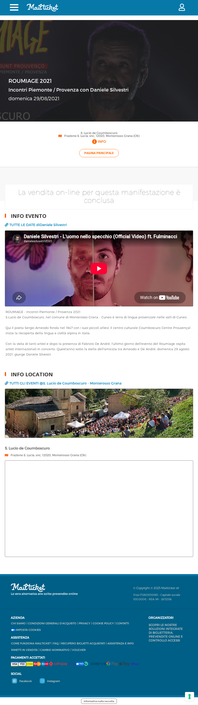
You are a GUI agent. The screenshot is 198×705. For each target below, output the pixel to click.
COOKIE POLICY (103, 623)
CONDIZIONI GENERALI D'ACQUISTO (52, 623)
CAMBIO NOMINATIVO (55, 649)
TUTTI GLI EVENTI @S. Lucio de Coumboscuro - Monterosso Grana (65, 383)
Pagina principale (99, 153)
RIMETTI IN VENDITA (24, 649)
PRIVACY (84, 623)
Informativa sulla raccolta (99, 701)
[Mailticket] (42, 7)
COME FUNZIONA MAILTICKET (31, 643)
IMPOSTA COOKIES (28, 629)
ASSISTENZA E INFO (120, 643)
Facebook (25, 681)
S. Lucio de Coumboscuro (99, 133)
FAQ (56, 643)
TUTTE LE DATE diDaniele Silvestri (38, 225)
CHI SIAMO (18, 623)
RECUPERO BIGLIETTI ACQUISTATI (83, 643)
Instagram (53, 681)
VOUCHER (79, 649)
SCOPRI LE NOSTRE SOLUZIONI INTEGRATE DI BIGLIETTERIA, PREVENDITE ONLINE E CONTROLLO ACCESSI (166, 632)
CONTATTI (122, 623)
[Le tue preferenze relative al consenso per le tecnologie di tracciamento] (189, 696)
